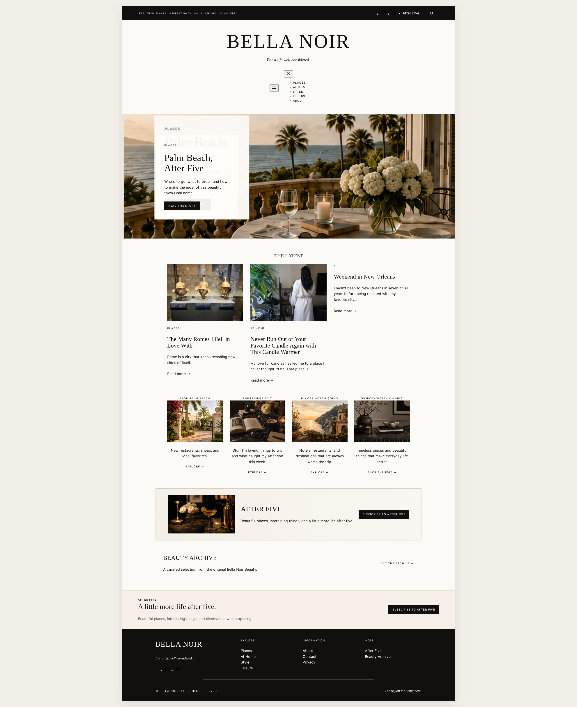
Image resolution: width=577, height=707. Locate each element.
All (337, 266)
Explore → (195, 466)
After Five (373, 650)
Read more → (178, 373)
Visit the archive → (396, 563)
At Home (257, 328)
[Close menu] (288, 74)
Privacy (309, 662)
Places (173, 328)
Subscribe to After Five (384, 514)
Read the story (182, 205)
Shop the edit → (382, 472)
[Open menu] (274, 88)
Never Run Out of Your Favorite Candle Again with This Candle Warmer (283, 345)
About (308, 650)
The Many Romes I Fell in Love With (198, 342)
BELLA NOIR (288, 41)
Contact (309, 656)
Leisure (247, 668)
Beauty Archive (378, 656)
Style (245, 662)
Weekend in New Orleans (364, 276)
